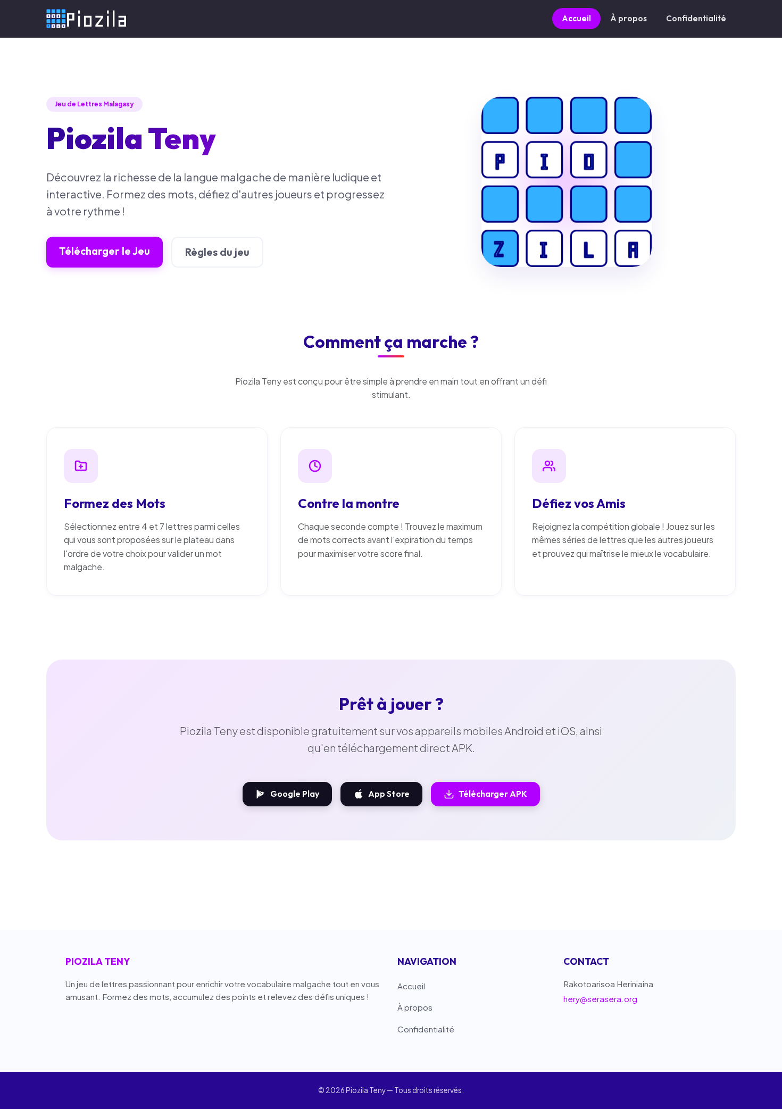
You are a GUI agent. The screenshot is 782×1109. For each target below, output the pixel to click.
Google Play (294, 793)
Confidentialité (696, 18)
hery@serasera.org (600, 999)
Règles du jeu (217, 252)
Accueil (576, 18)
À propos (628, 18)
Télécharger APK (493, 793)
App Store (389, 793)
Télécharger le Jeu (104, 250)
